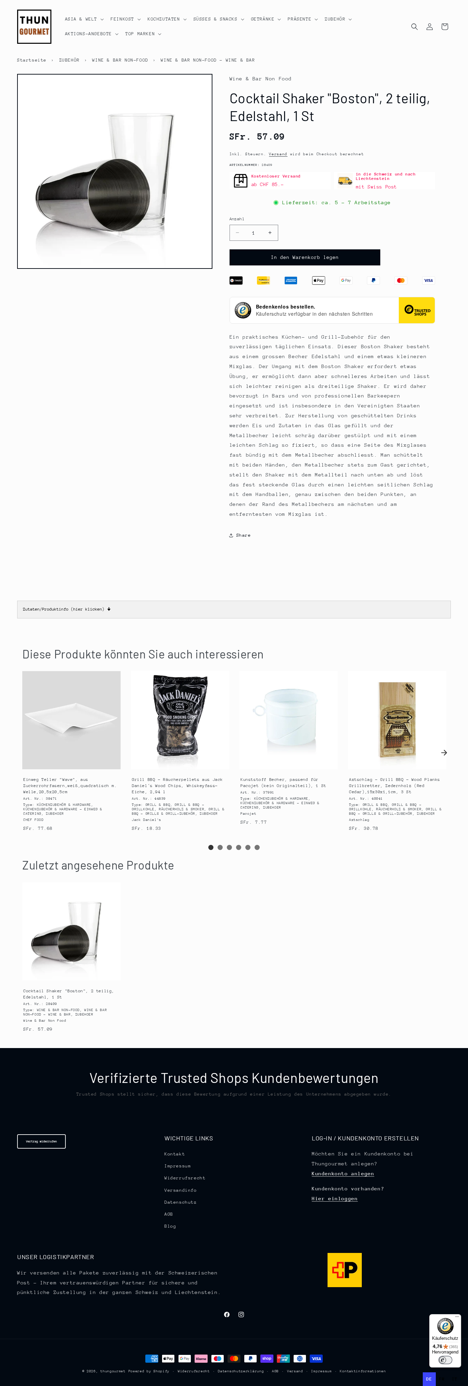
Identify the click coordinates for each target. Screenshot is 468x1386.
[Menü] (457, 1318)
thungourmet (113, 1371)
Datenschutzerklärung (241, 1371)
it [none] (455, 1379)
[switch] (445, 1360)
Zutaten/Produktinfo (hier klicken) (67, 609)
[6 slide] (257, 847)
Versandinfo (180, 1190)
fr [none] (442, 1379)
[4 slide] (238, 847)
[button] (84, 19)
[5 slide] (247, 847)
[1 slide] (210, 847)
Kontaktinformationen (363, 1371)
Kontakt (174, 1153)
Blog (170, 1226)
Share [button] (243, 535)
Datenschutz (180, 1202)
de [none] (429, 1379)
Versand (278, 154)
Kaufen (71, 764)
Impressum (177, 1165)
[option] (442, 1379)
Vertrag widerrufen (41, 1141)
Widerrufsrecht (185, 1178)
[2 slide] (220, 847)
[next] (444, 752)
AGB (168, 1214)
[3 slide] (229, 847)
